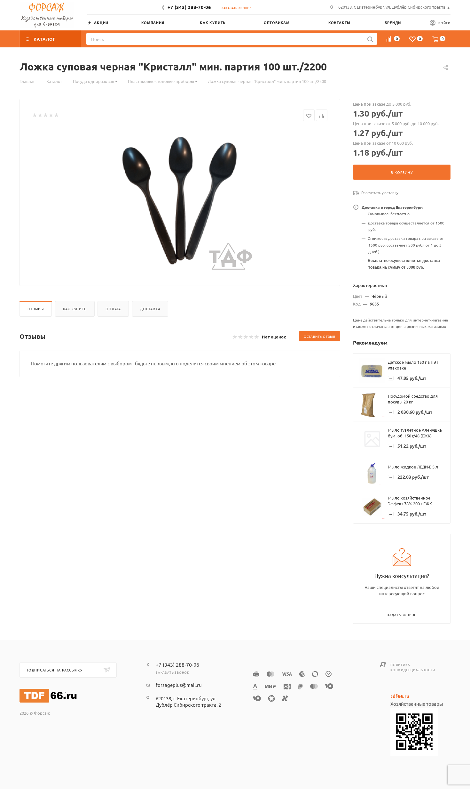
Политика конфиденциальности (412, 667)
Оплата (113, 308)
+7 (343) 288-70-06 (189, 7)
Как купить (75, 308)
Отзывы (35, 308)
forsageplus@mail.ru (179, 685)
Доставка (150, 308)
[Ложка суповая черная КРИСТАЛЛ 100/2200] (180, 201)
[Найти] (370, 39)
